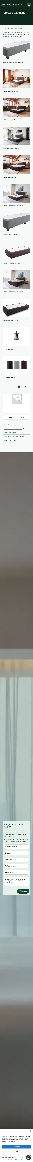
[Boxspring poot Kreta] (16, 365)
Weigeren (16, 1151)
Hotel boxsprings (9, 432)
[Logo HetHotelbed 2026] (11, 3)
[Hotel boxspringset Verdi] (16, 164)
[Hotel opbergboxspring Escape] (16, 250)
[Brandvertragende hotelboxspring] (16, 50)
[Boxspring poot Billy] (16, 336)
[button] (30, 1131)
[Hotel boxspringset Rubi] (16, 107)
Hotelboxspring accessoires (13, 436)
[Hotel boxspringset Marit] (16, 78)
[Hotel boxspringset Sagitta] (16, 136)
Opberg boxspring (10, 440)
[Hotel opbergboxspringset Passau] (16, 193)
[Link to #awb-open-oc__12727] (29, 5)
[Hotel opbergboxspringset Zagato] (16, 279)
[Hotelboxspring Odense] (16, 222)
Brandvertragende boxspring (13, 429)
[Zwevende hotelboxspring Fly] (16, 308)
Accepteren (16, 1146)
